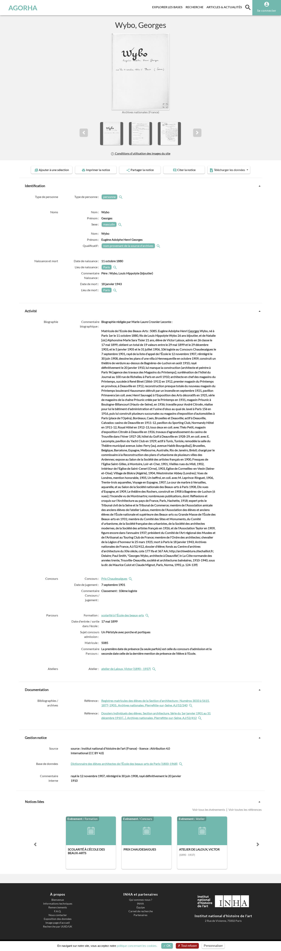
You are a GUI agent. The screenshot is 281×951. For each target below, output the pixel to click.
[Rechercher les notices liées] (131, 578)
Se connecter (266, 10)
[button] (84, 133)
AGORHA (22, 7)
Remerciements (57, 907)
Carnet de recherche (140, 911)
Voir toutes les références (245, 809)
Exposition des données (57, 919)
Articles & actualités (225, 7)
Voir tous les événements (209, 809)
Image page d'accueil (57, 923)
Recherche (195, 7)
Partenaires (140, 915)
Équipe (140, 907)
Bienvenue (57, 900)
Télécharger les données (229, 170)
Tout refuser (188, 945)
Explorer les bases (168, 7)
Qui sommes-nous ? (140, 900)
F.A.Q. (57, 911)
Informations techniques (57, 904)
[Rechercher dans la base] (181, 763)
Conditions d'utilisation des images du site (142, 153)
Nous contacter (58, 915)
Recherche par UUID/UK (57, 926)
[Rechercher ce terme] (121, 197)
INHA (140, 904)
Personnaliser (213, 945)
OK (168, 945)
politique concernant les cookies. (137, 945)
